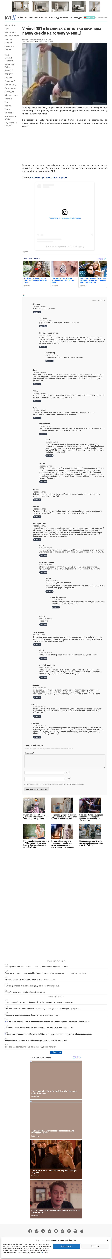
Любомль (9, 46)
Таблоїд (8, 99)
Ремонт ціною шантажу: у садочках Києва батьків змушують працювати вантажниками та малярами (62, 844)
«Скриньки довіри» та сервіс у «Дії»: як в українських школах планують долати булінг (64, 817)
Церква (8, 78)
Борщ (7, 102)
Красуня (9, 106)
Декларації (10, 81)
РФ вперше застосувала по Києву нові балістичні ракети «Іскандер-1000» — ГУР (39, 1028)
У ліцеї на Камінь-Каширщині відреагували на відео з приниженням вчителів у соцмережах (91, 818)
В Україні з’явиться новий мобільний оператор (25, 992)
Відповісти (37, 312)
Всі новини (10, 25)
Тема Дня (77, 17)
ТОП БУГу (9, 74)
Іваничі (8, 42)
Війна (20, 17)
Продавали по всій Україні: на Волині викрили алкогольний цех (32, 1015)
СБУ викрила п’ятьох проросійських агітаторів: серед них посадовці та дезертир (39, 1002)
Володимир (10, 32)
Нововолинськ (12, 35)
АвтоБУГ (9, 71)
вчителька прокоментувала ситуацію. (48, 177)
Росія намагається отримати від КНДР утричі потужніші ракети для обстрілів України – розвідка (45, 973)
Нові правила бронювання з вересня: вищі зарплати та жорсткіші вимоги (36, 967)
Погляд (55, 17)
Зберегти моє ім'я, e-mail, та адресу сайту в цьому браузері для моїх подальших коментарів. (55, 784)
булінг (41, 41)
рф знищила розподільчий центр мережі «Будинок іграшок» (30, 1047)
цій (42, 1252)
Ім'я (67, 772)
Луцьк (7, 28)
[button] (108, 1240)
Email (68, 778)
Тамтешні (9, 113)
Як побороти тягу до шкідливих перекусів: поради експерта (30, 979)
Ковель (8, 39)
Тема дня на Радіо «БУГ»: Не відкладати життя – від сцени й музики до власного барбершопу (48, 1021)
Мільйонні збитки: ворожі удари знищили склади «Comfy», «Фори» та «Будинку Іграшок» (42, 1009)
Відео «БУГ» (66, 17)
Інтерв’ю (38, 17)
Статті (47, 17)
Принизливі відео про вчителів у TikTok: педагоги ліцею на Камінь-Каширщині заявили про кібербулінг (36, 844)
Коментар (29, 753)
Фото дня (9, 92)
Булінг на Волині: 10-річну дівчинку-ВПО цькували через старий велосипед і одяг (35, 817)
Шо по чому (10, 85)
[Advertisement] (12, 161)
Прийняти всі (66, 1246)
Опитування (10, 88)
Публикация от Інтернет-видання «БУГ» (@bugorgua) (65, 247)
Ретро (7, 109)
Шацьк (8, 49)
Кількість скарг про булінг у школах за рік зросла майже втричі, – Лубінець (91, 843)
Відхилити (95, 1246)
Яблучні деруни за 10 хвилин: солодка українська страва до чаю (32, 986)
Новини (29, 17)
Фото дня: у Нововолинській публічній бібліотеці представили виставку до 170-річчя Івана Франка (49, 1034)
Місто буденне (11, 95)
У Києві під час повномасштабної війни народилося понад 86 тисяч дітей (36, 1040)
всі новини (56, 1052)
